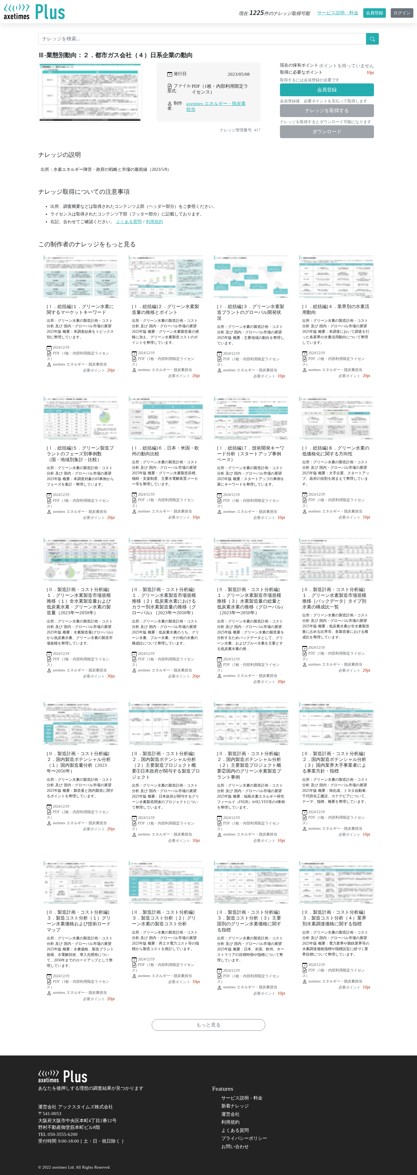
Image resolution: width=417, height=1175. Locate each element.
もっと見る (208, 1024)
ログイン (402, 13)
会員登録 (374, 13)
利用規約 (154, 221)
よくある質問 (129, 221)
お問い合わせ (235, 1146)
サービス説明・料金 (337, 12)
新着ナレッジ (235, 1105)
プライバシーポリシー (244, 1138)
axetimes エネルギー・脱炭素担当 (216, 106)
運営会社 (230, 1114)
